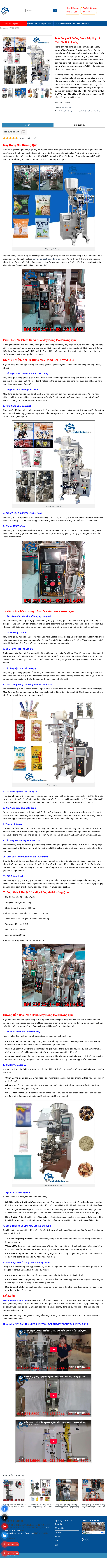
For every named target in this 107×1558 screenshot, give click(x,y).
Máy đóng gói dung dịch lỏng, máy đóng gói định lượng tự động (67, 1506)
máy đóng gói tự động (93, 111)
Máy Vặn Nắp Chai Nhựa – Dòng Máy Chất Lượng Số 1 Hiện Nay (93, 1506)
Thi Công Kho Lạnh (77, 24)
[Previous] (5, 61)
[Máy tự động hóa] (11, 10)
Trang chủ (31, 24)
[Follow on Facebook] (83, 1539)
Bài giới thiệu (40, 24)
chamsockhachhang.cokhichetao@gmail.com (18, 1533)
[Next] (48, 61)
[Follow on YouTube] (87, 1539)
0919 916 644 (15, 1531)
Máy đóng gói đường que (65, 111)
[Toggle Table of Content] (22, 132)
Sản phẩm (48, 24)
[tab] (28, 125)
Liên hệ (86, 24)
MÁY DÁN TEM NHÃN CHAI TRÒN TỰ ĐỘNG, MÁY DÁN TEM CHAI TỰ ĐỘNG (51, 1324)
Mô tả (27, 125)
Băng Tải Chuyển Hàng (62, 24)
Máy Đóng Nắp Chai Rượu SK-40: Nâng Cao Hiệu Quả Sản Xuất (14, 1506)
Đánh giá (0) (79, 125)
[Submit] (55, 10)
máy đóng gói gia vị (80, 111)
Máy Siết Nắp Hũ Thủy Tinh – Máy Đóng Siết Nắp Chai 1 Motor (40, 1506)
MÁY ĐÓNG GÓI (14, 28)
